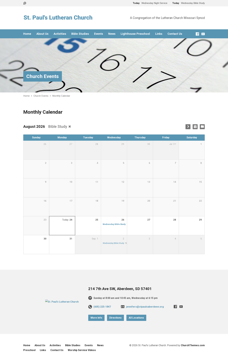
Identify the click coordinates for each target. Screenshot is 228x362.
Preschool (29, 350)
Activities (60, 33)
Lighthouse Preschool (135, 33)
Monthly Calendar (61, 95)
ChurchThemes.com (193, 345)
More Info (96, 317)
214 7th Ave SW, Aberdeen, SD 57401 (120, 289)
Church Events (42, 76)
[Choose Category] (202, 126)
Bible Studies (80, 33)
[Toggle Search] (24, 3)
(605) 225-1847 (102, 306)
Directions (115, 317)
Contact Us (175, 33)
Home (27, 33)
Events (98, 33)
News (111, 33)
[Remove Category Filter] (70, 126)
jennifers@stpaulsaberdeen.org (145, 306)
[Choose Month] (195, 126)
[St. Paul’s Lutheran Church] (62, 301)
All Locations (136, 317)
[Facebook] (197, 34)
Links (158, 33)
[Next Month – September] (188, 126)
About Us (42, 33)
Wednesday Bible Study (114, 224)
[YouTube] (203, 34)
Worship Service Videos (82, 350)
